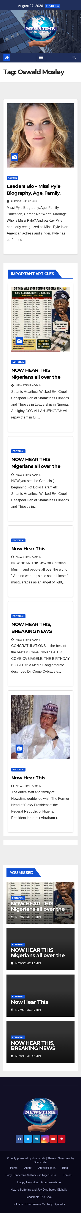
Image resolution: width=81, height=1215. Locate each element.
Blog (65, 1167)
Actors (12, 178)
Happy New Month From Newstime (39, 1182)
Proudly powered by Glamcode (26, 1158)
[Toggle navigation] (41, 57)
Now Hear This (28, 549)
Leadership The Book (39, 1197)
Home (13, 1167)
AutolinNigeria (47, 1167)
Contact (67, 1175)
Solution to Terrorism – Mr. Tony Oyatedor (39, 1204)
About (28, 1167)
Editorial (18, 362)
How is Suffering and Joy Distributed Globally (39, 1189)
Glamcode (40, 1162)
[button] (74, 57)
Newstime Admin (23, 201)
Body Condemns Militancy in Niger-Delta (30, 1175)
